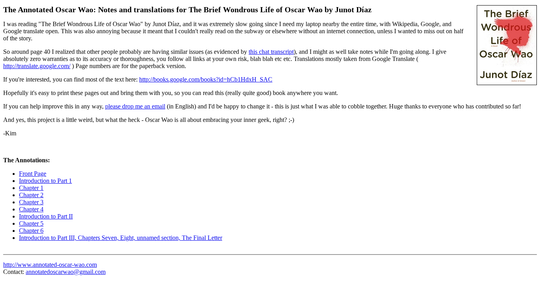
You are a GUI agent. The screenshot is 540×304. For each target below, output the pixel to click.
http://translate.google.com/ (36, 66)
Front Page (32, 173)
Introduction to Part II (46, 216)
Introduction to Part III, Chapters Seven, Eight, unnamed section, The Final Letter (120, 237)
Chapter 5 (31, 223)
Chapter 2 (31, 195)
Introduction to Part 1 (45, 180)
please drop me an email (135, 106)
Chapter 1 (31, 187)
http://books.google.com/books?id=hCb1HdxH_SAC (205, 79)
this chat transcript (271, 51)
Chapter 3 (31, 202)
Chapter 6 (31, 230)
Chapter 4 (31, 209)
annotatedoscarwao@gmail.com (66, 271)
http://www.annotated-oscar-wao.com (50, 264)
